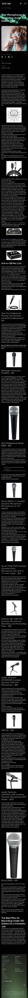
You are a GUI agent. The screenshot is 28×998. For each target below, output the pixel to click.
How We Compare (18, 963)
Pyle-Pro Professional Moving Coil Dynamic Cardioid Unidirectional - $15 (13, 317)
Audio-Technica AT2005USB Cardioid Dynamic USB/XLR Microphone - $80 (11, 681)
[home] (6, 3)
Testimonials (17, 961)
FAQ (3, 972)
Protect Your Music (6, 960)
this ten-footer (5, 274)
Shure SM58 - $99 (9, 880)
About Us (4, 958)
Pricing (3, 964)
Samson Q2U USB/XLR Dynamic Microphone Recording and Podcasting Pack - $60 (13, 622)
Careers (4, 975)
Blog (2, 8)
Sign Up (16, 960)
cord (9, 539)
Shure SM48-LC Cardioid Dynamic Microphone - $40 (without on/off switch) (13, 505)
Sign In (16, 958)
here (12, 149)
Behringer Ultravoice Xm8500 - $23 (11, 371)
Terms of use (4, 978)
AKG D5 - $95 (7, 730)
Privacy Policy (5, 976)
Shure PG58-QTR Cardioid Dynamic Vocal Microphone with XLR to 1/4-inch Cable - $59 (13, 570)
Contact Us (4, 973)
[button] (21, 3)
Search (3, 970)
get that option (13, 280)
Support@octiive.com (19, 970)
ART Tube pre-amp (15, 223)
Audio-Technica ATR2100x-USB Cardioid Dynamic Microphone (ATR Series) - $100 (13, 796)
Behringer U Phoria (6, 240)
